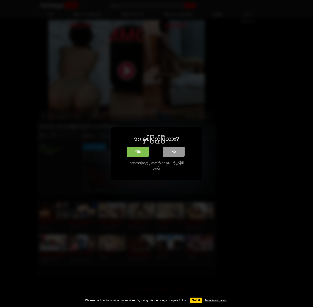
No (174, 151)
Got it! (196, 300)
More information (216, 300)
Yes (138, 151)
